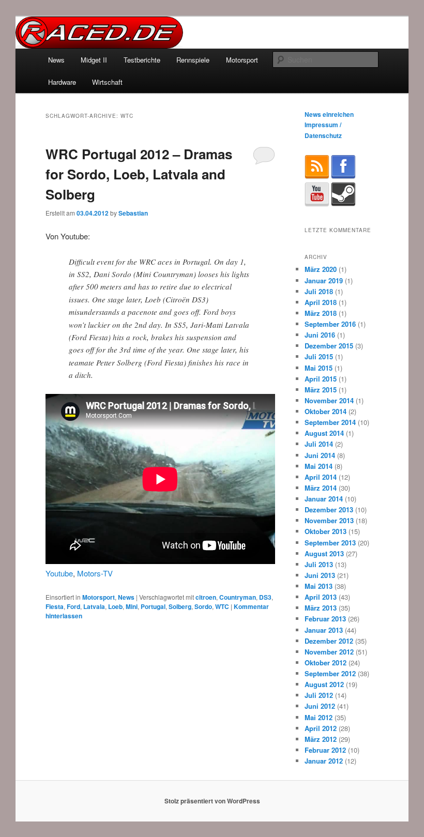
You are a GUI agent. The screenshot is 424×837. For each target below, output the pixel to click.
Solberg (180, 606)
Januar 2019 (324, 280)
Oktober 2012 (325, 662)
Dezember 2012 (329, 641)
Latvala (94, 606)
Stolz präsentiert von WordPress (212, 800)
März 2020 (321, 269)
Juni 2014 (320, 455)
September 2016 (330, 324)
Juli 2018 (319, 291)
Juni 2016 (320, 335)
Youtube (59, 573)
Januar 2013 (324, 630)
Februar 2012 (325, 750)
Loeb (115, 606)
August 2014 (324, 433)
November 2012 (329, 652)
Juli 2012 (319, 695)
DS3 (265, 597)
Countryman (237, 597)
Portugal (153, 606)
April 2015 (321, 379)
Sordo (203, 606)
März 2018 (321, 313)
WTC (222, 606)
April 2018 (321, 302)
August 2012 (324, 684)
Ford (73, 606)
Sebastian (133, 213)
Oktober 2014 (325, 411)
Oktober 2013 (325, 531)
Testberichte (142, 60)
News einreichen (329, 114)
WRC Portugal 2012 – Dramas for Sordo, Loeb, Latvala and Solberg (139, 174)
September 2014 (330, 422)
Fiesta (55, 606)
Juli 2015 (319, 356)
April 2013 (321, 597)
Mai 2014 (318, 466)
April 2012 (321, 728)
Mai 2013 (318, 586)
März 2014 (321, 488)
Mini (132, 606)
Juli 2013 (319, 564)
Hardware (62, 82)
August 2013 (324, 553)
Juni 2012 (320, 706)
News (56, 60)
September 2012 (330, 673)
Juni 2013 (320, 575)
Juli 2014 (319, 444)
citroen (205, 597)
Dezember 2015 (329, 346)
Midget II (94, 60)
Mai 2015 (318, 368)
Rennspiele (192, 60)
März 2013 (321, 608)
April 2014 (321, 477)
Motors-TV (95, 573)
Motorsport (242, 60)
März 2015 (321, 389)
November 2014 (329, 400)
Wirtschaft (107, 82)
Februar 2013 (325, 618)
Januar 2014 (324, 499)
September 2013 (330, 542)
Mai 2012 (318, 717)
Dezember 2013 (329, 509)
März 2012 (321, 739)
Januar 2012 (324, 761)
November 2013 (329, 520)
